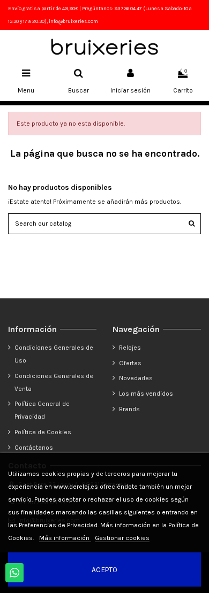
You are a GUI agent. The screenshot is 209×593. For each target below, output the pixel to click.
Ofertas (130, 363)
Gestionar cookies (122, 538)
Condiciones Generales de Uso (53, 354)
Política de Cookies (42, 432)
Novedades (136, 378)
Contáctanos (33, 447)
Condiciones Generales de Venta (53, 382)
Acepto (104, 569)
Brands (129, 409)
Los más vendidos (146, 393)
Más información (65, 538)
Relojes (130, 347)
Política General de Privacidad (42, 410)
